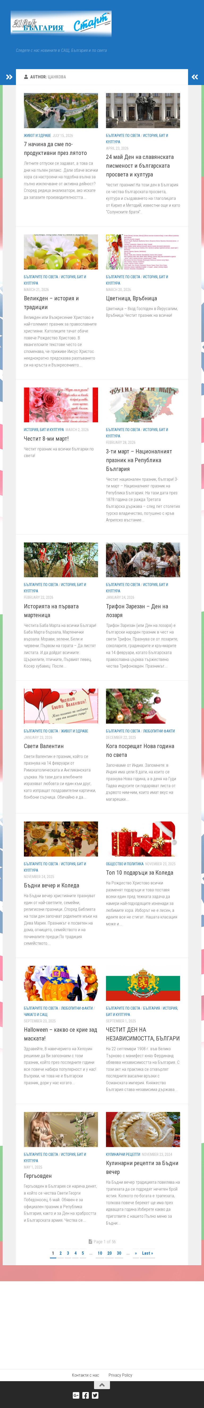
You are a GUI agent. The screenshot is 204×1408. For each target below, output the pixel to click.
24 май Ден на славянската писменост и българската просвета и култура (140, 166)
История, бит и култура (44, 430)
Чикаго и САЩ (36, 1015)
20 (109, 1253)
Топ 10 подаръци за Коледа (139, 872)
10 (100, 1253)
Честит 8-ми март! (46, 438)
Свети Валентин (44, 746)
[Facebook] (86, 1395)
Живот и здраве (37, 135)
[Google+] (76, 1395)
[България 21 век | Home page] (61, 24)
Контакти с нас (85, 1375)
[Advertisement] (102, 1321)
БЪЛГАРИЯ (151, 1008)
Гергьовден (38, 1176)
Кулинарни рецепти (123, 1154)
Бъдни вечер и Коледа (51, 885)
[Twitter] (95, 1395)
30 (119, 1253)
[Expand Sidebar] (9, 77)
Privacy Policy (120, 1375)
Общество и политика (125, 864)
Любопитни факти (159, 731)
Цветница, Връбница (131, 298)
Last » (147, 1253)
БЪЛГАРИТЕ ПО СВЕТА (123, 135)
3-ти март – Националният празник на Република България (139, 460)
